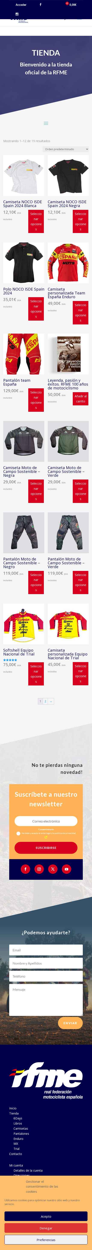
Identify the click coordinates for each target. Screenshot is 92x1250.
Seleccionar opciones (36, 221)
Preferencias (46, 1240)
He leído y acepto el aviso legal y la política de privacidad (49, 833)
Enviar (70, 1023)
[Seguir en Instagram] (39, 869)
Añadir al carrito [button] (81, 398)
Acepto (46, 1216)
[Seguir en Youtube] (66, 869)
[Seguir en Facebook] (25, 869)
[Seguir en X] (53, 869)
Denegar (46, 1228)
